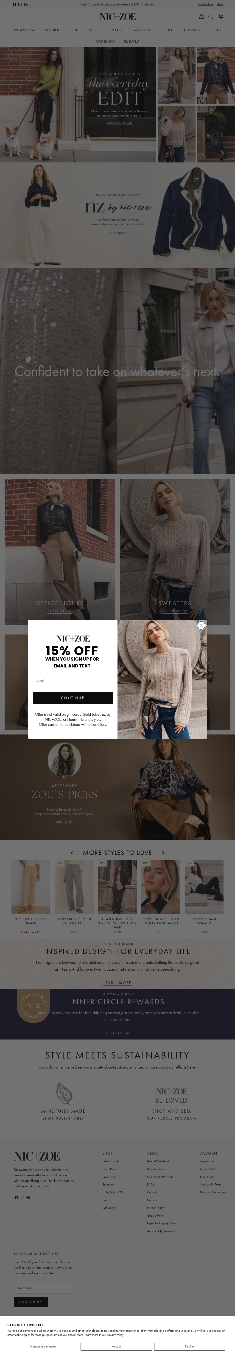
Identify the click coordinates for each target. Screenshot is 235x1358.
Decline (190, 1346)
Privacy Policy (115, 1335)
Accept (116, 1346)
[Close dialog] (201, 625)
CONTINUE (72, 698)
